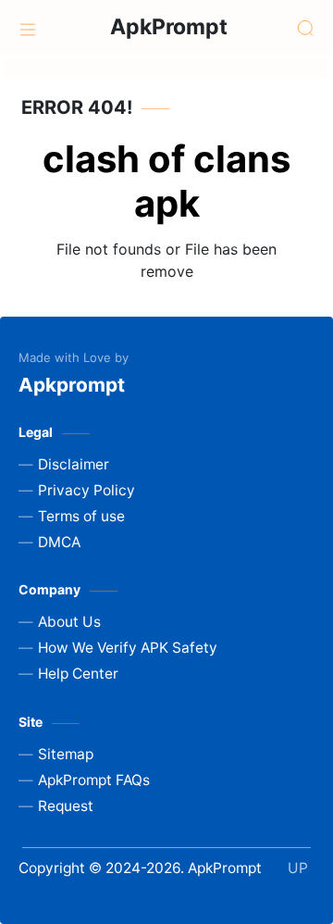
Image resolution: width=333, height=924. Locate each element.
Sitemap (65, 754)
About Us (69, 622)
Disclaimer (73, 464)
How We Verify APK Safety (127, 647)
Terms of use (81, 516)
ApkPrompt (169, 27)
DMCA (59, 542)
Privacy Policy (86, 490)
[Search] (305, 28)
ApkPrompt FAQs (94, 780)
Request (65, 806)
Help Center (78, 673)
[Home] (28, 28)
